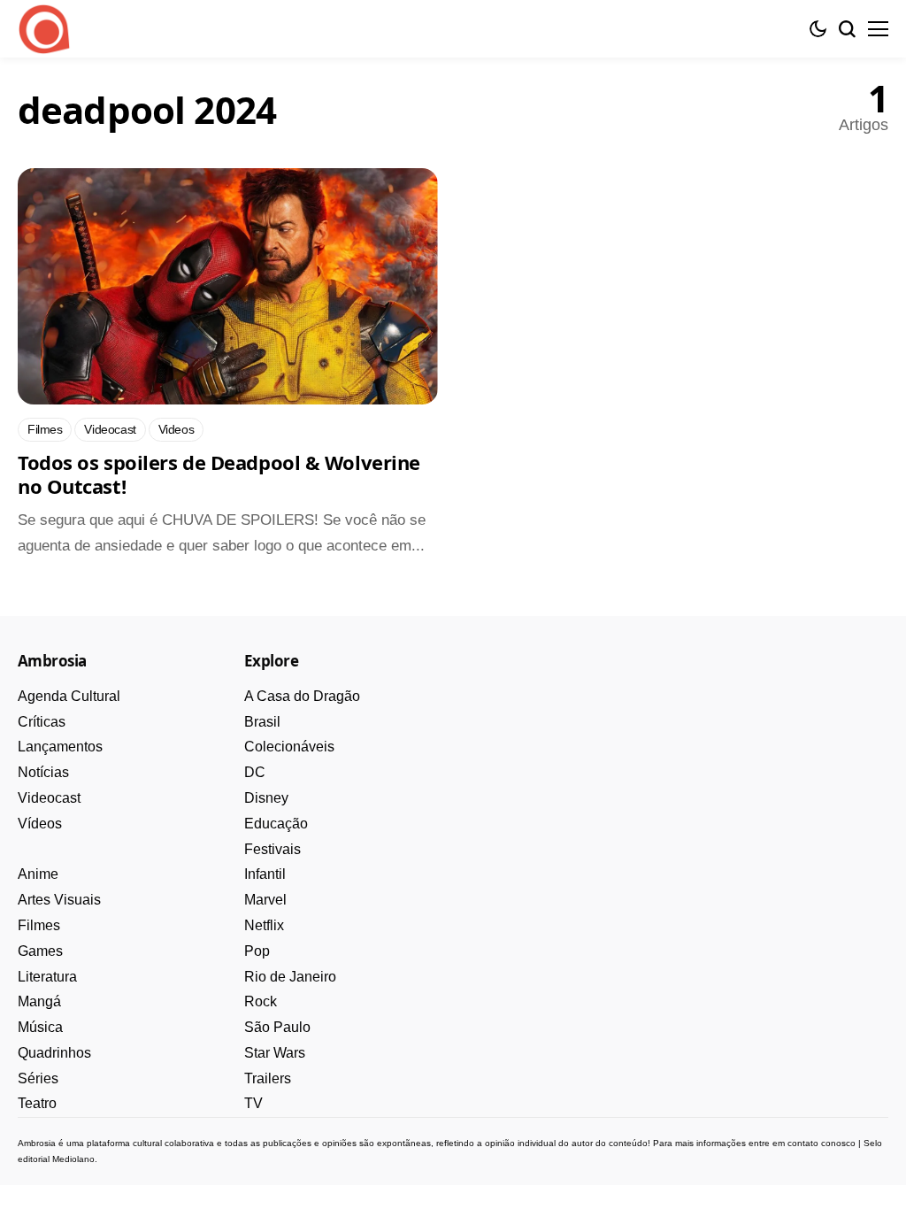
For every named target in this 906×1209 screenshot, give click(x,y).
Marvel (265, 899)
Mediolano (73, 1159)
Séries (38, 1078)
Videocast (49, 797)
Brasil (262, 721)
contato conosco (821, 1143)
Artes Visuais (59, 899)
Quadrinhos (54, 1052)
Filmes (39, 925)
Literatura (47, 976)
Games (40, 951)
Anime (38, 874)
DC (254, 772)
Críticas (41, 721)
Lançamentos (60, 746)
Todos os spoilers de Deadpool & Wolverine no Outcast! (219, 474)
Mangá (39, 1001)
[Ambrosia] (44, 29)
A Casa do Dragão (302, 696)
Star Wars (274, 1052)
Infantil (265, 874)
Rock (260, 1001)
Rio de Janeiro (290, 976)
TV (253, 1103)
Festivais (272, 849)
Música (40, 1027)
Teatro (37, 1103)
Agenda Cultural (69, 696)
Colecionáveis (289, 746)
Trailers (267, 1078)
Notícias (43, 772)
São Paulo (277, 1027)
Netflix (264, 925)
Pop (257, 951)
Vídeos (40, 823)
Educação (276, 823)
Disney (266, 797)
